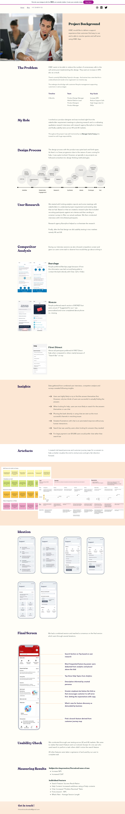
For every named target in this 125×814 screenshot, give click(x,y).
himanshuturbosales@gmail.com (29, 809)
